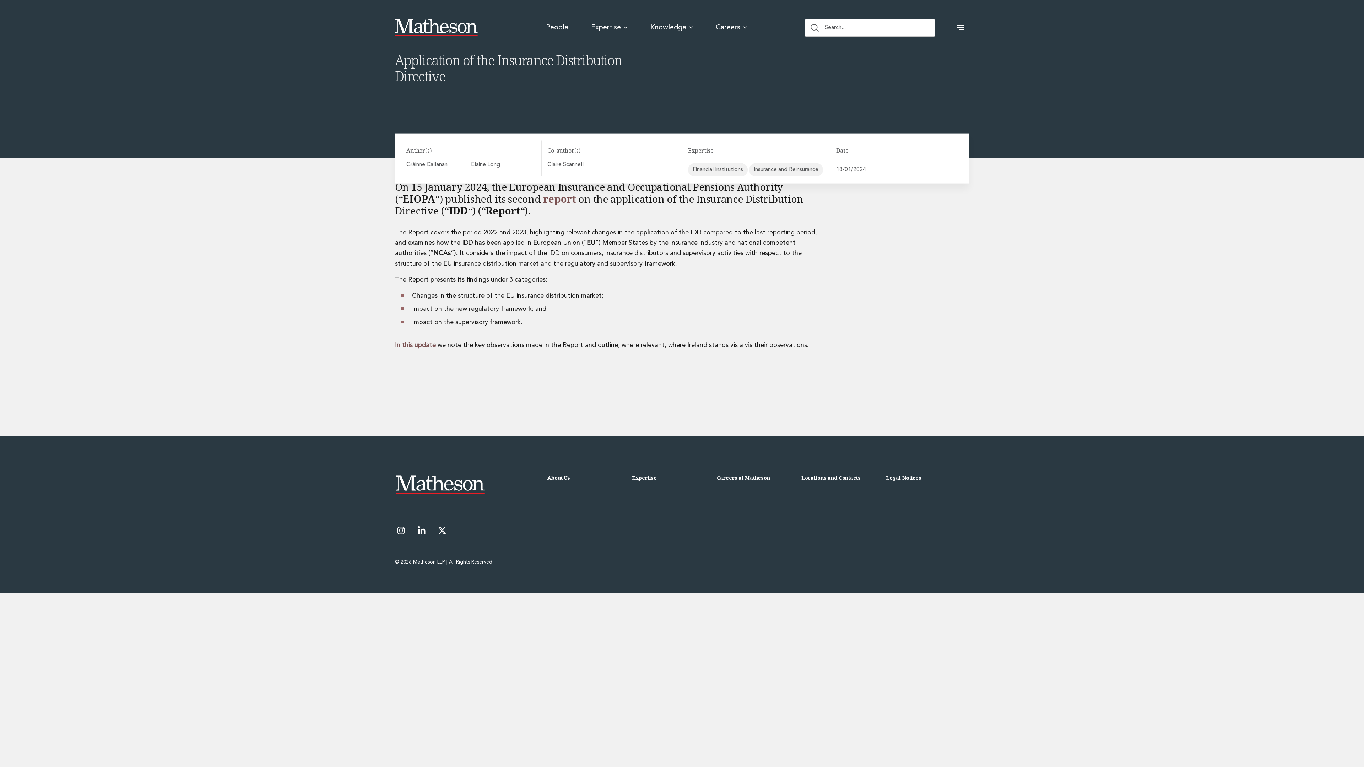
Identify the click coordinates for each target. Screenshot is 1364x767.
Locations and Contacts (831, 477)
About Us (558, 477)
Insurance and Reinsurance (786, 169)
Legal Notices (903, 477)
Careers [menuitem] (728, 27)
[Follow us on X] (442, 530)
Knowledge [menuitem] (668, 27)
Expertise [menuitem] (606, 27)
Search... (835, 28)
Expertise (644, 477)
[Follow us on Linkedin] (422, 530)
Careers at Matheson (743, 477)
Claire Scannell (565, 164)
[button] (960, 27)
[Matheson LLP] (436, 28)
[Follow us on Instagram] (401, 530)
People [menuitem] (557, 27)
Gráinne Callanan (427, 164)
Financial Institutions (718, 169)
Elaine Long (485, 164)
